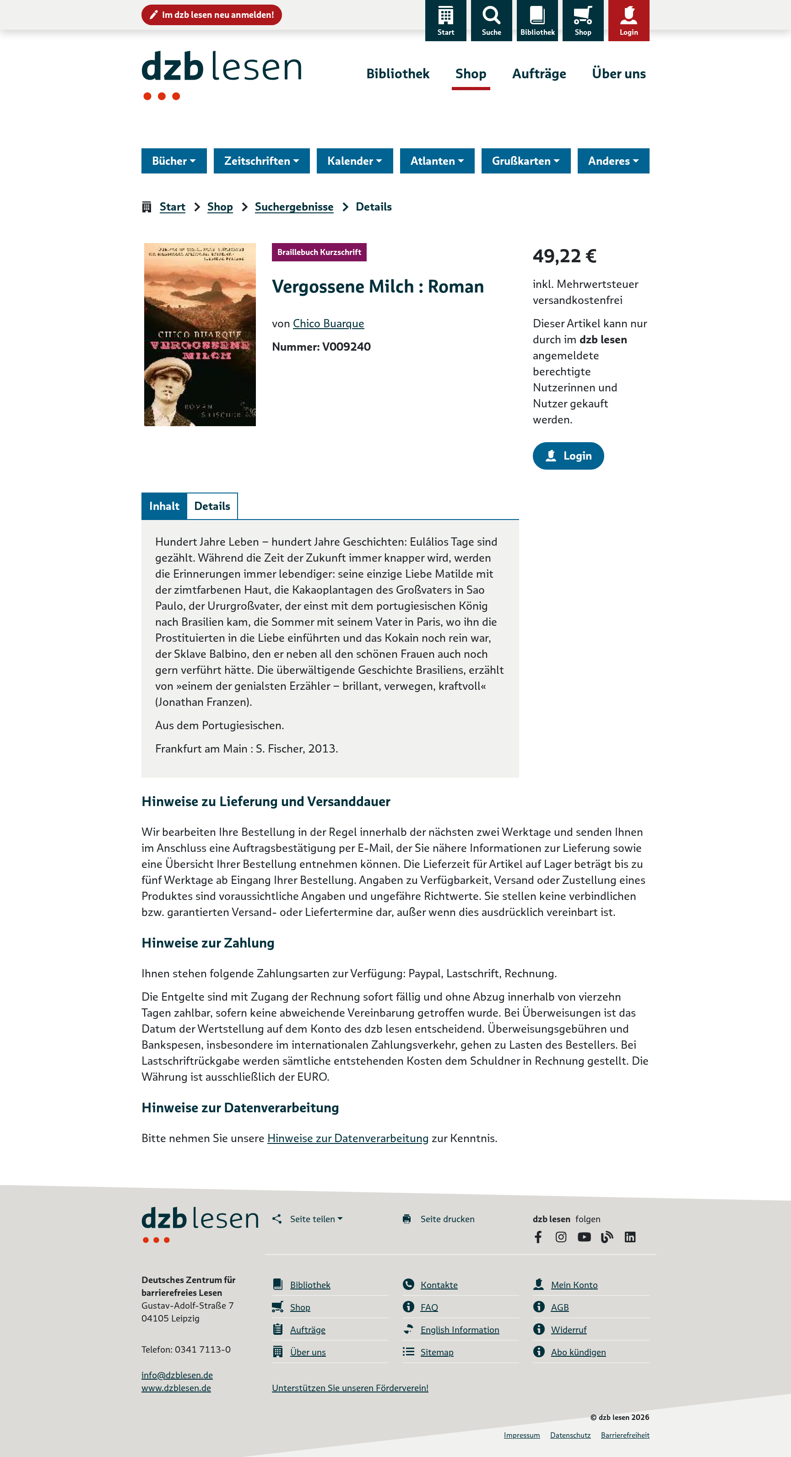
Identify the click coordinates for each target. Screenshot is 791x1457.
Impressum (522, 1435)
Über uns (619, 73)
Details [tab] (212, 506)
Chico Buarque (328, 323)
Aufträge (539, 73)
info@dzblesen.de (177, 1375)
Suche (491, 32)
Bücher (169, 160)
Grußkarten (521, 160)
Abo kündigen (578, 1352)
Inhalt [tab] (164, 506)
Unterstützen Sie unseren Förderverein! (350, 1388)
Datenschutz (570, 1435)
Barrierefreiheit (625, 1435)
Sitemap (437, 1352)
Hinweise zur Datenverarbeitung (348, 1138)
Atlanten (433, 160)
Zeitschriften (257, 160)
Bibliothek (537, 32)
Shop (583, 32)
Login (629, 32)
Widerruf (569, 1330)
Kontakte (439, 1285)
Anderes (609, 160)
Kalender (350, 160)
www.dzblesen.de (176, 1388)
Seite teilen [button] (312, 1219)
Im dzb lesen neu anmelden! (218, 15)
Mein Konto (574, 1285)
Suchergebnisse (294, 207)
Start (446, 32)
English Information (460, 1330)
